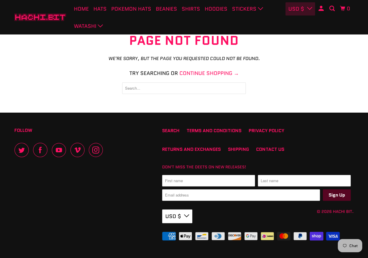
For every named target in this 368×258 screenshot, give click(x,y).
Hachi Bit (342, 211)
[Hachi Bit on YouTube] (60, 150)
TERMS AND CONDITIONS (214, 130)
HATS (100, 9)
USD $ (173, 216)
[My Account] (321, 8)
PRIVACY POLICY (266, 130)
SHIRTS (191, 9)
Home (81, 9)
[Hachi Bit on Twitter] (23, 150)
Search (170, 130)
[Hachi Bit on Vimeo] (78, 150)
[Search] (332, 8)
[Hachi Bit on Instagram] (97, 150)
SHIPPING (238, 149)
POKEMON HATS (131, 9)
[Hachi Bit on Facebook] (41, 150)
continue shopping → (209, 73)
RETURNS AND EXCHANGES (191, 149)
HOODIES (216, 9)
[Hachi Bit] (40, 17)
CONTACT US (270, 149)
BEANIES (166, 9)
